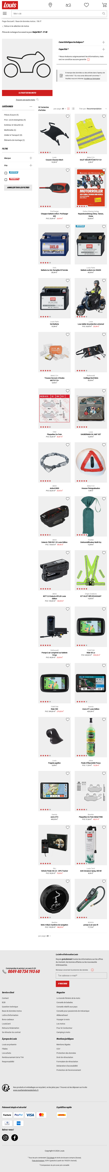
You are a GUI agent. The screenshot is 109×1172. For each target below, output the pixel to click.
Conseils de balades (64, 1002)
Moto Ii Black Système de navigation (54, 925)
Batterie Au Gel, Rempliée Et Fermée (54, 270)
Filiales (5, 1049)
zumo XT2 (54, 817)
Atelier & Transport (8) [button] (13, 135)
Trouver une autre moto (25, 100)
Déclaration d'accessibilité (67, 1066)
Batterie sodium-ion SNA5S (91, 270)
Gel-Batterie (54, 324)
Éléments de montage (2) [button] (14, 140)
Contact (5, 998)
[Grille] (68, 108)
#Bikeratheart (62, 1015)
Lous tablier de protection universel (91, 324)
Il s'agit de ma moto (27, 93)
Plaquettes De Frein (54, 434)
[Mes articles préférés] (86, 5)
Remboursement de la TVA (13, 1057)
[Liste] (73, 108)
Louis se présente (9, 1044)
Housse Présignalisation (91, 488)
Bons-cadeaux (8, 1019)
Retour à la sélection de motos (16, 26)
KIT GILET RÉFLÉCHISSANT (90, 596)
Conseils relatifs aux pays (66, 1007)
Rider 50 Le (91, 653)
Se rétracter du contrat (11, 1032)
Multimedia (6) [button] (10, 130)
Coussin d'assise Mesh (54, 160)
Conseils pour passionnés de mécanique (72, 1011)
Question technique (10, 1007)
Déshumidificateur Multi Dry (90, 542)
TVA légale (50, 1158)
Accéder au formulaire (92, 79)
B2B (3, 1002)
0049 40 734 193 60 (24, 972)
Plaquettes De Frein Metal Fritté (91, 817)
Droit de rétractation (64, 1057)
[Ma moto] (68, 5)
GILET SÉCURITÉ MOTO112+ (91, 160)
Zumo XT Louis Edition (90, 709)
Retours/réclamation (10, 1028)
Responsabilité (8, 1062)
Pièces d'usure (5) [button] (11, 115)
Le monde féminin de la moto (68, 998)
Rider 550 (54, 709)
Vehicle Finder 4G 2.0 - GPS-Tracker (54, 871)
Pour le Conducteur (64, 1028)
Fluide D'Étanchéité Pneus (91, 763)
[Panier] (104, 5)
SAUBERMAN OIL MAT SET (91, 434)
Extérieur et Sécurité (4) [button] (13, 125)
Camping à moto (63, 1032)
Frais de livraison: (38, 1161)
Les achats (6, 1053)
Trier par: (82, 109)
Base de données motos (12, 1011)
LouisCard (6, 1024)
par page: (57, 109)
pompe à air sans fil (90, 925)
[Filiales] (50, 5)
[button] (103, 14)
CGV (58, 1049)
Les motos (60, 1024)
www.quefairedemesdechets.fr (26, 1090)
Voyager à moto (63, 1019)
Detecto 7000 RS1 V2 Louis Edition (54, 542)
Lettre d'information (10, 1015)
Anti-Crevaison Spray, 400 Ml (90, 871)
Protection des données (66, 1053)
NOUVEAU (14, 172)
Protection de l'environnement (68, 1070)
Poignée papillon (54, 763)
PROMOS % (14, 179)
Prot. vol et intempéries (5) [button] (15, 120)
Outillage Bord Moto (90, 378)
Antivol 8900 (54, 488)
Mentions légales (63, 1044)
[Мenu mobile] (4, 13)
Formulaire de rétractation (67, 1062)
